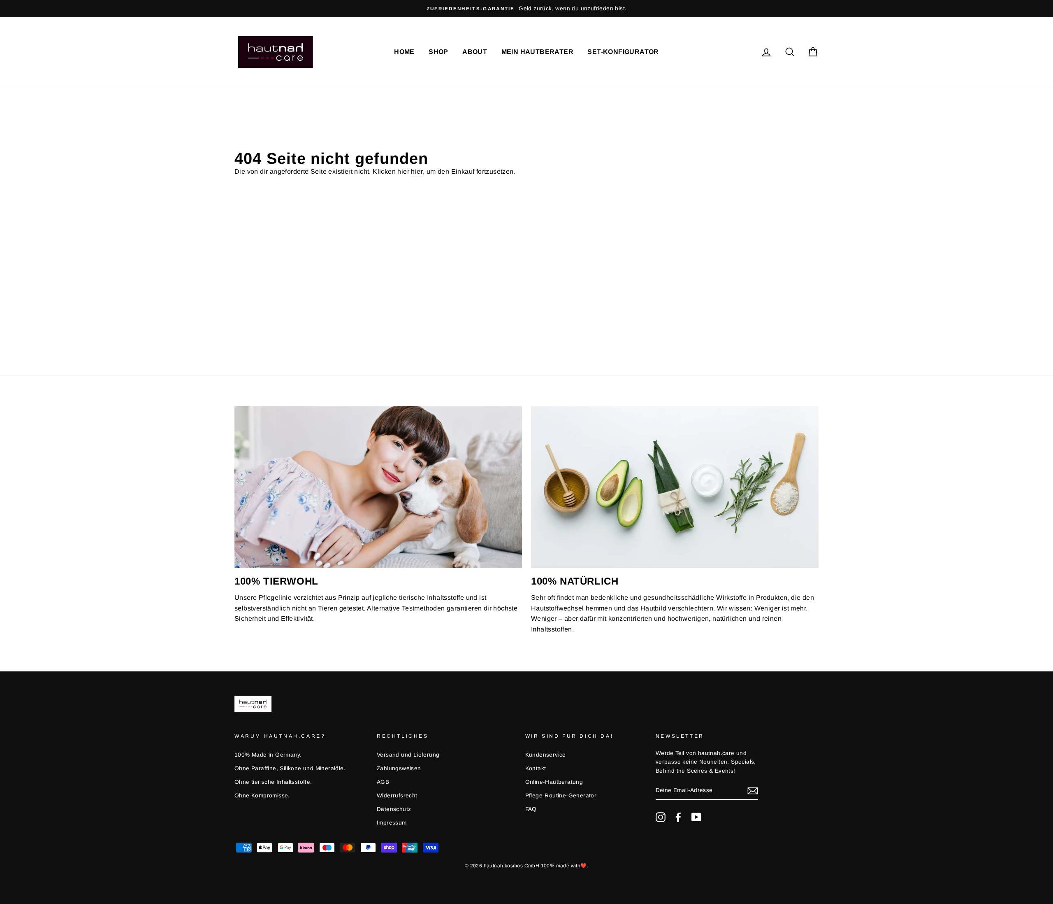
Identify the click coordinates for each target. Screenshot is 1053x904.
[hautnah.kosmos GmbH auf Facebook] (678, 817)
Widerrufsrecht (397, 795)
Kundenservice (545, 755)
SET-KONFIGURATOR (623, 51)
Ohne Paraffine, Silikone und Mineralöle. (290, 768)
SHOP (438, 51)
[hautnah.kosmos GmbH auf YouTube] (696, 817)
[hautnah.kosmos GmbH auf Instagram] (661, 817)
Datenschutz (394, 809)
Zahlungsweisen (399, 768)
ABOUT (474, 51)
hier (417, 171)
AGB (383, 782)
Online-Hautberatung (554, 782)
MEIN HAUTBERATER (537, 51)
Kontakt (535, 768)
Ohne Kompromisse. (262, 795)
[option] (310, 8)
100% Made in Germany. (268, 755)
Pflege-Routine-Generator (561, 795)
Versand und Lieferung (408, 755)
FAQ (531, 809)
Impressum (392, 823)
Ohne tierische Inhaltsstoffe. (273, 782)
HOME (404, 51)
